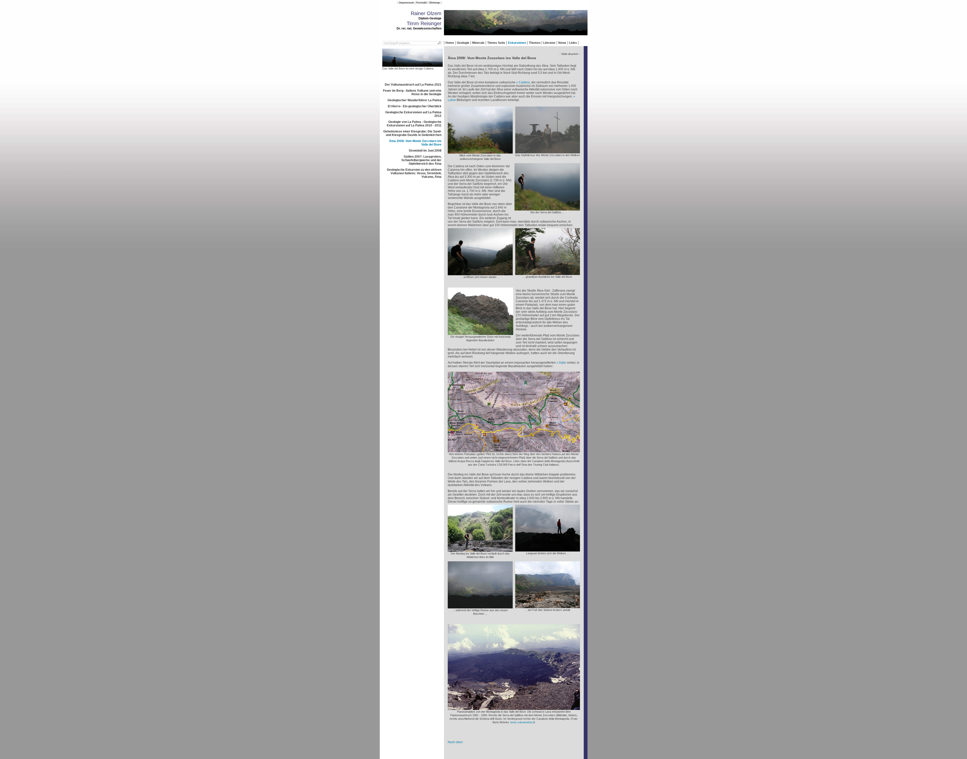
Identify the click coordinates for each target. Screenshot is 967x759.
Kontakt (421, 2)
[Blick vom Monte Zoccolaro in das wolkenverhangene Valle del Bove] (480, 152)
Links (573, 43)
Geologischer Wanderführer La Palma (414, 100)
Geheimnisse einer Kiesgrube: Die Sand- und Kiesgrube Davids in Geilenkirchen (412, 133)
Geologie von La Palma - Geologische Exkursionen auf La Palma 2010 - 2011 (414, 123)
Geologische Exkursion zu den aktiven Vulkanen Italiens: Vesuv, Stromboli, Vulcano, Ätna (414, 173)
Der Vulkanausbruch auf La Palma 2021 (413, 84)
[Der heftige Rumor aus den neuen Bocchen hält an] (480, 606)
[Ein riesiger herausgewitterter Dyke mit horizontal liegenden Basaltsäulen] (480, 333)
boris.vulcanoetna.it (522, 722)
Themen (534, 43)
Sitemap (434, 2)
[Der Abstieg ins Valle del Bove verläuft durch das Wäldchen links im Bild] (480, 550)
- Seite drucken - (570, 53)
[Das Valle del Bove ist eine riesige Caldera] (412, 65)
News (562, 43)
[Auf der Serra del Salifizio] (547, 209)
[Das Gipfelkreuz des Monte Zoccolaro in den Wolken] (547, 151)
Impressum (406, 2)
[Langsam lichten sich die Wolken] (547, 549)
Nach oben (455, 742)
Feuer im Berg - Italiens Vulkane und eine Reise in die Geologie (412, 92)
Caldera (524, 82)
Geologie (463, 43)
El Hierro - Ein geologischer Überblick (414, 106)
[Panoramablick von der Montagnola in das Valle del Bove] (514, 708)
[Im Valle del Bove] (547, 606)
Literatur (549, 43)
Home (449, 43)
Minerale (478, 43)
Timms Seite (496, 43)
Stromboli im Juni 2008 (425, 150)
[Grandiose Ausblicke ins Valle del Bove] (480, 273)
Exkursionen (517, 43)
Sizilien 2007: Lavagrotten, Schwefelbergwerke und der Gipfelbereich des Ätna (421, 160)
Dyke (562, 362)
